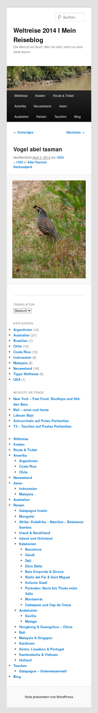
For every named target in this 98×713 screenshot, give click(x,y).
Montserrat (33, 598)
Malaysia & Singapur (36, 637)
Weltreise (21, 95)
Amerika (20, 106)
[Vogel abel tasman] (48, 229)
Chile (17, 346)
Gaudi (30, 554)
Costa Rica (22, 351)
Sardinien (27, 643)
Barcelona (33, 549)
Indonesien (22, 357)
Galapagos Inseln (33, 510)
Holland (25, 659)
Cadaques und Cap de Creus (48, 604)
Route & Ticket (63, 95)
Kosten (40, 95)
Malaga (31, 621)
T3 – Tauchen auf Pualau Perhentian (42, 426)
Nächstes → (75, 132)
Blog (77, 116)
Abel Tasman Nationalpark (30, 164)
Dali (28, 560)
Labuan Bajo (23, 415)
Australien (21, 116)
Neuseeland (42, 106)
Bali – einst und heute (31, 409)
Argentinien (22, 329)
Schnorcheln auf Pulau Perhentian (41, 420)
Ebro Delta (33, 565)
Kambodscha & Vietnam (38, 654)
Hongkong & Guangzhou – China (45, 626)
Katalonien (27, 543)
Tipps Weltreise (25, 373)
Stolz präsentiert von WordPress (49, 696)
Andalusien (28, 610)
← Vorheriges (23, 132)
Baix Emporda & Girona (44, 571)
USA (16, 379)
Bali (22, 632)
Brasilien (20, 340)
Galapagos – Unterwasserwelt (43, 670)
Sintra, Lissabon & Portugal (41, 648)
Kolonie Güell (36, 582)
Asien (63, 106)
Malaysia (20, 362)
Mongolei (26, 516)
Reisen (41, 116)
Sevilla (30, 615)
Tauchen (60, 116)
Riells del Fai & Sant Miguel (47, 576)
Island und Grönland (36, 538)
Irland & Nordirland (34, 532)
